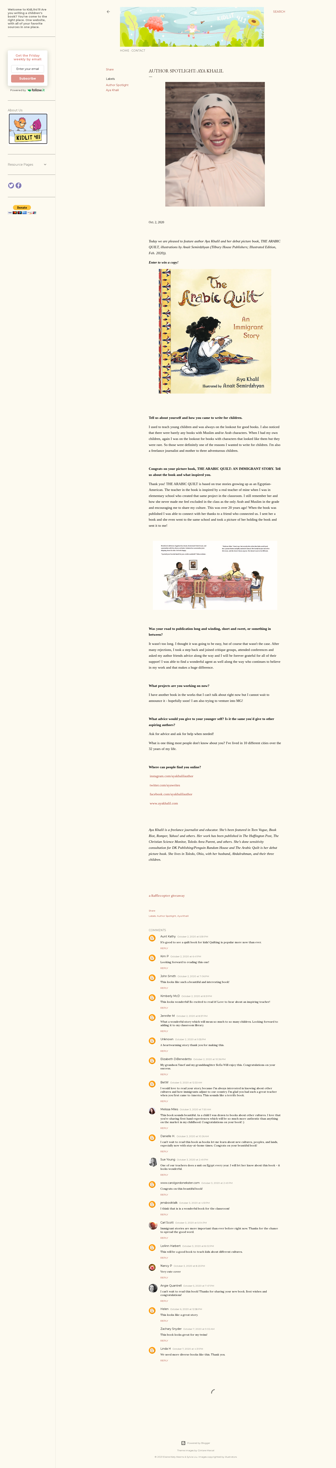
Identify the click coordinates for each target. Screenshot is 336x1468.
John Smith (168, 976)
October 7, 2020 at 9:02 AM (198, 1328)
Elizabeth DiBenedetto (176, 1059)
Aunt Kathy (168, 936)
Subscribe (27, 78)
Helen (164, 1309)
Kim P (164, 956)
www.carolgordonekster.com (180, 1183)
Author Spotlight (117, 85)
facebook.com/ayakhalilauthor (171, 794)
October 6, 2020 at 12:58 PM (186, 1309)
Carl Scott (167, 1222)
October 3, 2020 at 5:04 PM (191, 1222)
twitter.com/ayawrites (165, 785)
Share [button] (110, 69)
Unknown (166, 1039)
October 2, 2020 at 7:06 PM (193, 976)
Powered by (18, 90)
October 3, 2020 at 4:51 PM (194, 1202)
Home (124, 50)
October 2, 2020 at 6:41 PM (185, 956)
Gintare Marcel (206, 1450)
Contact (138, 50)
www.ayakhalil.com (164, 803)
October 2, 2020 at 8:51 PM (196, 996)
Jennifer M (167, 1016)
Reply (164, 948)
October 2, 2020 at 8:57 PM (191, 1015)
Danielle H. (167, 1136)
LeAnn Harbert (170, 1246)
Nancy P (166, 1266)
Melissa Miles (169, 1109)
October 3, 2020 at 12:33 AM (186, 1082)
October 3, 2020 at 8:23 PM (189, 1265)
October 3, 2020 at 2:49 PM (192, 1159)
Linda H (165, 1348)
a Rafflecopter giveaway (167, 896)
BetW (164, 1082)
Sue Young (167, 1159)
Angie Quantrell (171, 1285)
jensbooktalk (169, 1202)
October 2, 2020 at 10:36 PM (209, 1059)
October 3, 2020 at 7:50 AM (195, 1109)
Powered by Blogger (198, 1443)
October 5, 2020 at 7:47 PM (198, 1285)
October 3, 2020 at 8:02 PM (198, 1246)
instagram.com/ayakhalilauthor (171, 776)
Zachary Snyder (171, 1329)
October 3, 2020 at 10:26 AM (193, 1136)
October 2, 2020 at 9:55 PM (190, 1039)
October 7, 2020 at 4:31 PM (187, 1348)
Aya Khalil (112, 90)
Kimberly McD (170, 996)
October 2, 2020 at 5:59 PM (192, 936)
